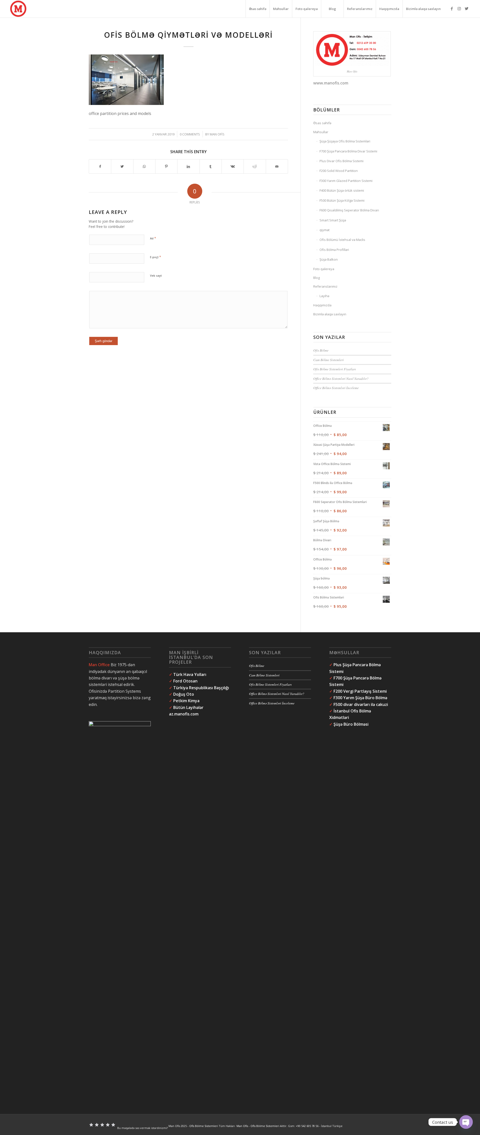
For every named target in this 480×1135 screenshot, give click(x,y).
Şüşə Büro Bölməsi (351, 724)
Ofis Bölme (320, 350)
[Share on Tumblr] (211, 166)
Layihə (324, 296)
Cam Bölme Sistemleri (328, 359)
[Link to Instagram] (459, 8)
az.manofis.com (183, 714)
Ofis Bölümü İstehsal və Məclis (342, 239)
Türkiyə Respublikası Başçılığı (201, 687)
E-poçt (155, 257)
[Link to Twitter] (466, 8)
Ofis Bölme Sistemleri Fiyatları (334, 369)
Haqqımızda (322, 305)
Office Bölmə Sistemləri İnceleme (336, 387)
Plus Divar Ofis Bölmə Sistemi (342, 161)
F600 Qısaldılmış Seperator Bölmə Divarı (349, 210)
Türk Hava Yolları (189, 674)
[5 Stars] (113, 1124)
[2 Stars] (96, 1124)
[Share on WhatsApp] (144, 166)
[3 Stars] (102, 1124)
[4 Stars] (107, 1124)
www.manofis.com (330, 83)
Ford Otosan (185, 681)
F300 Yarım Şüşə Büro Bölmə (360, 697)
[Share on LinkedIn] (188, 166)
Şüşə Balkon (329, 259)
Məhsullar (320, 132)
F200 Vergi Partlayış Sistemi (360, 691)
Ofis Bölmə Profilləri (334, 249)
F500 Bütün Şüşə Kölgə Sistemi (342, 200)
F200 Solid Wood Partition (339, 170)
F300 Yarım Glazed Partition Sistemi (346, 180)
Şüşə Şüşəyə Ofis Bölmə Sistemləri (345, 141)
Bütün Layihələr (188, 707)
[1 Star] (91, 1124)
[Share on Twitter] (122, 166)
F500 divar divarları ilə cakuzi (361, 704)
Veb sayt (156, 275)
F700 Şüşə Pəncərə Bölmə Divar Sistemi (348, 151)
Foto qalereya (323, 269)
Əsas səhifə (322, 123)
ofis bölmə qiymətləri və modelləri (188, 35)
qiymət (325, 230)
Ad (153, 238)
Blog (316, 277)
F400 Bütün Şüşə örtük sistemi (342, 190)
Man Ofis (217, 134)
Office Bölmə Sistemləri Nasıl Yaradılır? (340, 378)
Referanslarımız (325, 286)
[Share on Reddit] (255, 166)
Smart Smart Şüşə (333, 220)
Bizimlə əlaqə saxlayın (329, 314)
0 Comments (190, 134)
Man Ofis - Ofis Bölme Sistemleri (257, 1126)
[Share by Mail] (277, 166)
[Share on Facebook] (100, 166)
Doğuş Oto (184, 694)
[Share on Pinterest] (166, 166)
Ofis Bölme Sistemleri (203, 1126)
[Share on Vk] (233, 166)
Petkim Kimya (186, 700)
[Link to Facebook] (452, 8)
